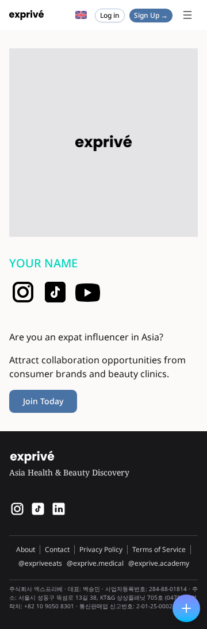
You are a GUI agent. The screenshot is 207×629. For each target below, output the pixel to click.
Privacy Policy (100, 549)
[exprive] (38, 509)
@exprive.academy (158, 563)
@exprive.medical (95, 563)
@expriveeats (40, 563)
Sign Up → (151, 15)
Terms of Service (159, 549)
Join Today (43, 401)
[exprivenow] (17, 509)
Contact (57, 549)
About (25, 549)
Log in (110, 15)
